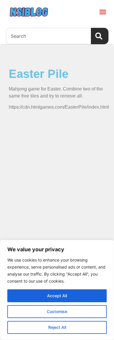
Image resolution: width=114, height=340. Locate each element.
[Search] (99, 36)
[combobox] (48, 36)
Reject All (57, 327)
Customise (57, 311)
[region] (57, 290)
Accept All (57, 295)
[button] (102, 11)
